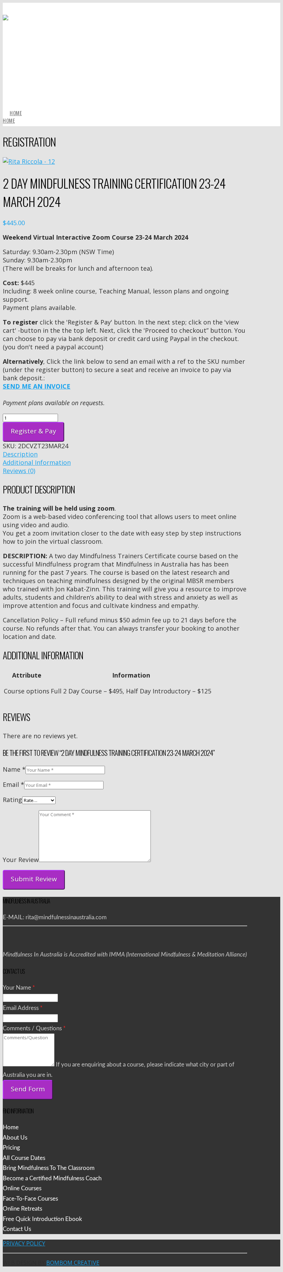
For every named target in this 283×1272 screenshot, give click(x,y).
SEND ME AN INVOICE (36, 386)
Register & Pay (33, 431)
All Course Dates (24, 1158)
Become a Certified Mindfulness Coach (52, 1178)
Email (13, 784)
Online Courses (22, 1188)
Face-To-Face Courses (30, 1199)
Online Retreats (22, 1209)
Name (14, 769)
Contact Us (17, 1229)
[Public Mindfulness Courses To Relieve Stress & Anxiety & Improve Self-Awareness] (125, 89)
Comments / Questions (34, 1028)
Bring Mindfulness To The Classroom (49, 1168)
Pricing (11, 1148)
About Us (15, 1138)
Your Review (21, 859)
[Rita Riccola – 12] (29, 161)
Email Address (22, 1008)
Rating (12, 799)
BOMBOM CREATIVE (72, 1262)
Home (11, 1127)
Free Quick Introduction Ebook (42, 1219)
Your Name (19, 988)
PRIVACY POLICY (24, 1243)
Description (20, 454)
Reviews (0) (19, 471)
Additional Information (37, 462)
